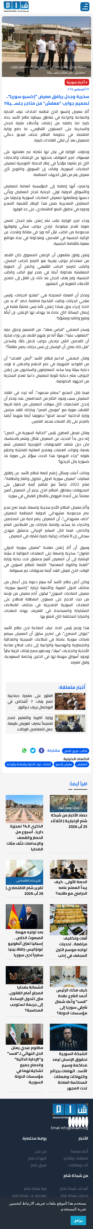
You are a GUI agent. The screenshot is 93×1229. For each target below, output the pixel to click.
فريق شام (38, 1165)
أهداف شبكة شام (74, 1188)
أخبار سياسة (79, 1151)
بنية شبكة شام (35, 1188)
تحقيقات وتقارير (76, 1158)
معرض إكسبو (64, 764)
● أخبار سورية (77, 82)
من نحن (40, 1151)
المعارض (82, 764)
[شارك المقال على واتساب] (24, 750)
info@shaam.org (74, 1127)
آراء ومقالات (78, 1165)
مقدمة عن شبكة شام (29, 1195)
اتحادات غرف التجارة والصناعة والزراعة (29, 764)
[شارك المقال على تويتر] (33, 750)
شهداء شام (37, 1158)
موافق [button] (78, 1220)
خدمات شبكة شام (74, 1195)
